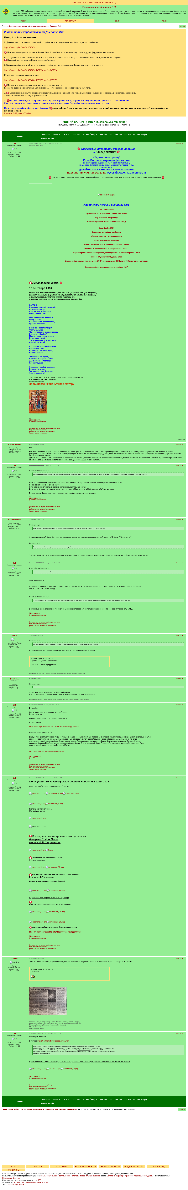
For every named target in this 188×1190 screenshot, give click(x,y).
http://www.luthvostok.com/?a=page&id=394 (46, 751)
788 (133, 135)
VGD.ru (23, 21)
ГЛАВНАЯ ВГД (158, 1166)
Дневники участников (18, 26)
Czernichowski (14, 444)
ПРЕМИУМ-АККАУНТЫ (110, 1166)
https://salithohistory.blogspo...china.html (53, 1041)
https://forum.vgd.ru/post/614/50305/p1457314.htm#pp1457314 (30, 70)
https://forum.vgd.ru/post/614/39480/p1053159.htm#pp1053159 (30, 80)
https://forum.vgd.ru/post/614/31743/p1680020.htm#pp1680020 (55, 932)
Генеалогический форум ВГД (99, 7)
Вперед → (21, 137)
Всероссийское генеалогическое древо (31, 1182)
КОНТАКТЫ (61, 1166)
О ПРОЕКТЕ (13, 1166)
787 (129, 135)
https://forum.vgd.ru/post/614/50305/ (19, 47)
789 (138, 135)
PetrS (14, 636)
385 (110, 135)
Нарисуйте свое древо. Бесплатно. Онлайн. (92, 2)
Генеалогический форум (12, 1109)
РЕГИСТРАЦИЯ (70, 21)
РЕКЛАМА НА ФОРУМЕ (86, 1166)
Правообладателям (15, 1185)
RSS (39, 1180)
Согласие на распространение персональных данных (130, 1176)
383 (101, 135)
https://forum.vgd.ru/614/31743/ (86, 172)
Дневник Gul (55, 26)
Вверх (178, 143)
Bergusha (14, 679)
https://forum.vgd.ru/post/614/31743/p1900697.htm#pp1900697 (54, 727)
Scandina (14, 959)
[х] (116, 2)
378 (78, 135)
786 (125, 135)
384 (105, 135)
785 (120, 135)
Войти (117, 21)
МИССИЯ (37, 1166)
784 (116, 135)
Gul (52, 138)
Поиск (164, 21)
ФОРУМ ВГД (13, 1170)
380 (87, 135)
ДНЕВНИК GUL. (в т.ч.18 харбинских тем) (37, 420)
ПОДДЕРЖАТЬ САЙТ (134, 1166)
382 (96, 135)
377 (74, 135)
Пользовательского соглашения (55, 1176)
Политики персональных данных (85, 1176)
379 (82, 135)
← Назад (54, 135)
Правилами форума (11, 1178)
